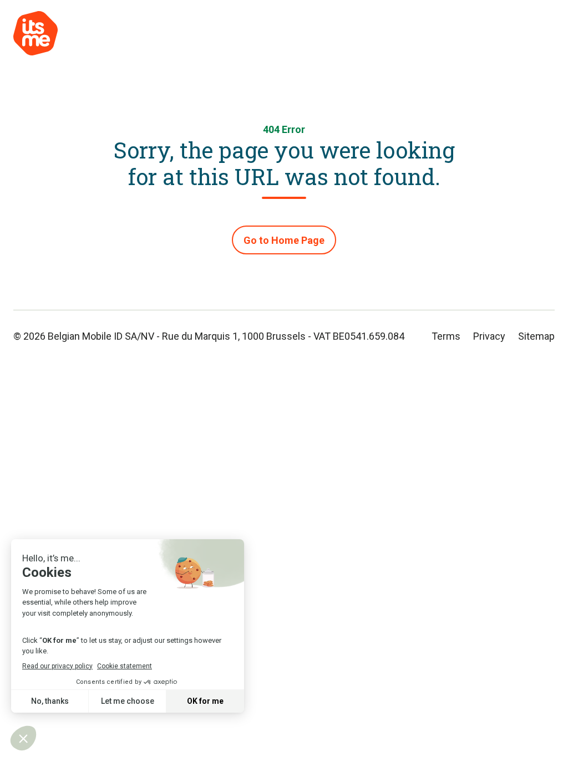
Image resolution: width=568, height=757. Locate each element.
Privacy (489, 336)
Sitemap (536, 336)
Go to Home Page (284, 240)
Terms (446, 336)
